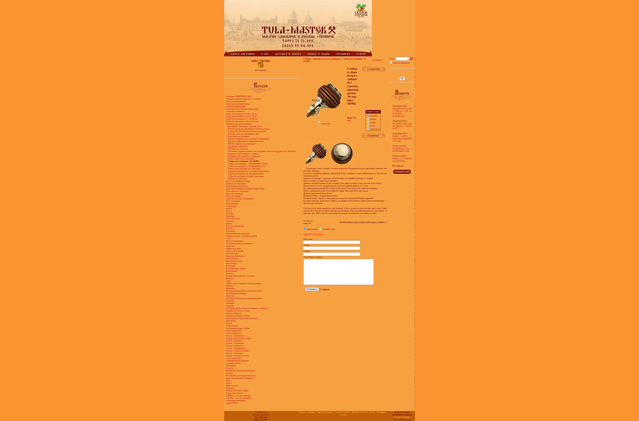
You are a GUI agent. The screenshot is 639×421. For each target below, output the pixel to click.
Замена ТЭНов (232, 403)
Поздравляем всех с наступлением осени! (402, 149)
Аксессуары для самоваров (237, 191)
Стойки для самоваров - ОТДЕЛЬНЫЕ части (246, 166)
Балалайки (230, 216)
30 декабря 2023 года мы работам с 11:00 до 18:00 (402, 126)
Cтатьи (343, 415)
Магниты (229, 286)
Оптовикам (381, 412)
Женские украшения (234, 241)
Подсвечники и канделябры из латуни (241, 318)
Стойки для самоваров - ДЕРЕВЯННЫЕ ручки (247, 164)
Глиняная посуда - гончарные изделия (241, 236)
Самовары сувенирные (235, 111)
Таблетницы (231, 365)
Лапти (228, 281)
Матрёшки (230, 288)
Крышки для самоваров (238, 146)
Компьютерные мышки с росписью (240, 276)
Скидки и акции (342, 412)
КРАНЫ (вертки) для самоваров (241, 144)
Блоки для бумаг (233, 218)
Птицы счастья (232, 326)
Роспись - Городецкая (235, 343)
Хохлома (229, 213)
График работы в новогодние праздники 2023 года (402, 138)
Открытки (230, 301)
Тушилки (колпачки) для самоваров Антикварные (248, 171)
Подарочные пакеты (234, 393)
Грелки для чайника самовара (238, 181)
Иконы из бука (232, 258)
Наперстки (230, 296)
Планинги (230, 306)
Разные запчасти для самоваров (241, 159)
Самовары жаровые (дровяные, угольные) (243, 99)
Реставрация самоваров (235, 400)
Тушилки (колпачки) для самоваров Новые (246, 174)
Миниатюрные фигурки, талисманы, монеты (244, 291)
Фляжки (229, 373)
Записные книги (232, 253)
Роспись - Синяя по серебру (237, 351)
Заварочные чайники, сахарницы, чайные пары (245, 188)
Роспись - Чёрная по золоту (237, 356)
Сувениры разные (233, 363)
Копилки (229, 278)
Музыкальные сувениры (236, 293)
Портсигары (231, 321)
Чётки (228, 383)
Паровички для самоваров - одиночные (244, 156)
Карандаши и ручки (234, 261)
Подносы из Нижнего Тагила (238, 316)
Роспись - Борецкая (234, 341)
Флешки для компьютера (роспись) (240, 370)
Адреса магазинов (325, 412)
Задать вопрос (312, 229)
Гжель (228, 211)
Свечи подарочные (233, 358)
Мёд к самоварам (233, 196)
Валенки (229, 228)
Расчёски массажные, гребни (238, 328)
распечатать (377, 60)
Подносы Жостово (233, 313)
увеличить (325, 123)
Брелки (229, 223)
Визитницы (230, 231)
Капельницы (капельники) (236, 186)
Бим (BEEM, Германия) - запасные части (245, 126)
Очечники (230, 303)
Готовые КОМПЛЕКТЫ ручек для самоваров (247, 131)
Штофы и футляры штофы (237, 390)
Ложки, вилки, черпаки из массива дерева (243, 283)
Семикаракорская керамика (237, 361)
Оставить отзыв (328, 229)
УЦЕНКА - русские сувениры (238, 398)
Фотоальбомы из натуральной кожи (240, 375)
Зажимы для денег (233, 248)
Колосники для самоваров (239, 136)
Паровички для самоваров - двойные (243, 154)
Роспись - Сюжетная (234, 353)
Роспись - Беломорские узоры (238, 338)
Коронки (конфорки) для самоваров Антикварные (249, 139)
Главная (307, 59)
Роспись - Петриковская (236, 348)
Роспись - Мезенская (234, 346)
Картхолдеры (231, 263)
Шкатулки (230, 388)
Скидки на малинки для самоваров (402, 159)
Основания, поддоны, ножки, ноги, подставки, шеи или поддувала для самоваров (262, 151)
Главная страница (307, 412)
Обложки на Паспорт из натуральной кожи (243, 298)
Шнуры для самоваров (237, 179)
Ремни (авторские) (233, 333)
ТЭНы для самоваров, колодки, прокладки (246, 176)
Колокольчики (231, 271)
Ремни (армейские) (234, 331)
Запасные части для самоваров (238, 124)
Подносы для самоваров (236, 183)
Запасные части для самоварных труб (243, 134)
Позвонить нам (402, 172)
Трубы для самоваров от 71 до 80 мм (241, 119)
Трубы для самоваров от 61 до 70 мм (241, 116)
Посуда (229, 323)
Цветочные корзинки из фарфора (239, 378)
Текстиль (229, 368)
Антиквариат (231, 206)
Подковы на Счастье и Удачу (238, 311)
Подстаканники (232, 203)
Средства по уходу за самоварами (240, 198)
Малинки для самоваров (238, 149)
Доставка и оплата (359, 412)
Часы (228, 380)
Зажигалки (230, 246)
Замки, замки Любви (234, 251)
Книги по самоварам (234, 193)
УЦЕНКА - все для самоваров (238, 395)
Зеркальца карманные (235, 256)
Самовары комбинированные (238, 104)
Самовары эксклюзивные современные (242, 109)
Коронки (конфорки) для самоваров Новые (246, 141)
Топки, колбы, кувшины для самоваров (244, 169)
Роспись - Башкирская (235, 336)
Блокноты (230, 221)
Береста (229, 208)
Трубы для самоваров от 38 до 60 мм (241, 114)
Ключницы (230, 266)
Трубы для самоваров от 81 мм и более (242, 121)
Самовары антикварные (236, 101)
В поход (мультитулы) (235, 226)
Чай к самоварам (233, 201)
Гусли (228, 238)
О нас (372, 412)
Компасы (229, 273)
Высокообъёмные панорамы (237, 233)
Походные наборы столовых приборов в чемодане (247, 308)
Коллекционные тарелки (236, 268)
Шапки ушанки (232, 385)
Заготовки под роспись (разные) (239, 243)
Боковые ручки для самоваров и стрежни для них (248, 129)
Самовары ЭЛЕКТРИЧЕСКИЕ (239, 96)
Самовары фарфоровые (236, 106)
